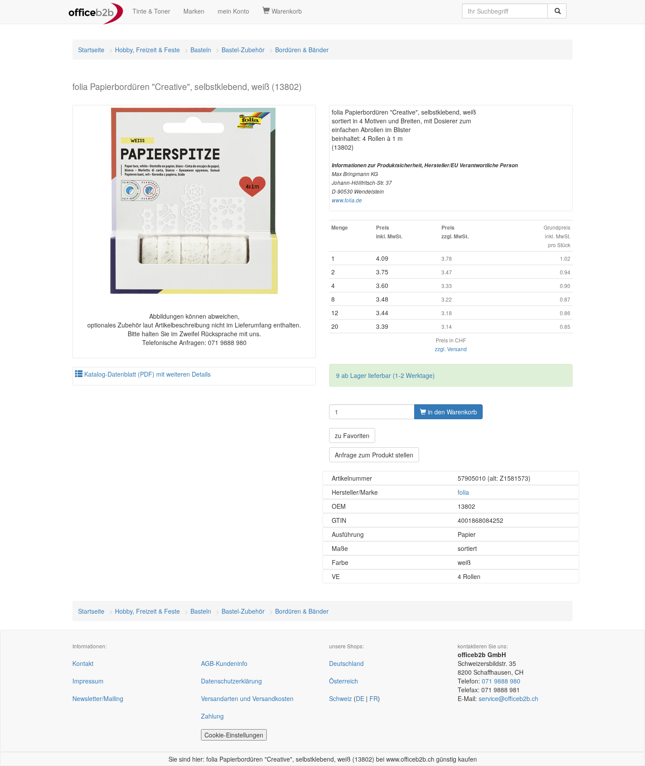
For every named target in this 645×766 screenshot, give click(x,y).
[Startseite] (96, 11)
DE (360, 698)
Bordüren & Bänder (302, 49)
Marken (193, 11)
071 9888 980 (501, 680)
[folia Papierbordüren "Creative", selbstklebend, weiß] (194, 201)
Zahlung (212, 716)
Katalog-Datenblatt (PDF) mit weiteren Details (146, 374)
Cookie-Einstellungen (233, 734)
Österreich (343, 680)
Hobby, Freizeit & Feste (147, 49)
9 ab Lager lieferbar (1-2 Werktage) (385, 375)
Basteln (200, 49)
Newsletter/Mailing (97, 698)
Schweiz (340, 698)
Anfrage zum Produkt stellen (374, 454)
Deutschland (346, 663)
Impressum (88, 680)
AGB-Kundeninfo (224, 663)
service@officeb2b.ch (508, 698)
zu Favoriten (352, 435)
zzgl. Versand (451, 348)
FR (373, 698)
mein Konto (233, 11)
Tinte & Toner (151, 11)
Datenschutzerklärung (231, 680)
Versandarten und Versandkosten (247, 698)
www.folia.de (347, 200)
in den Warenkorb (451, 411)
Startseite (91, 49)
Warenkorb (286, 11)
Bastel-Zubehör (243, 49)
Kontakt (82, 663)
